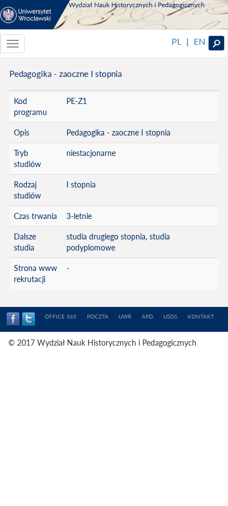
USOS (170, 316)
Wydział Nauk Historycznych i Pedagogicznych (137, 5)
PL (177, 41)
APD (147, 316)
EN (199, 41)
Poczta (97, 316)
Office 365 (60, 316)
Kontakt (201, 316)
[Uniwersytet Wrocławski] (35, 14)
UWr (124, 316)
